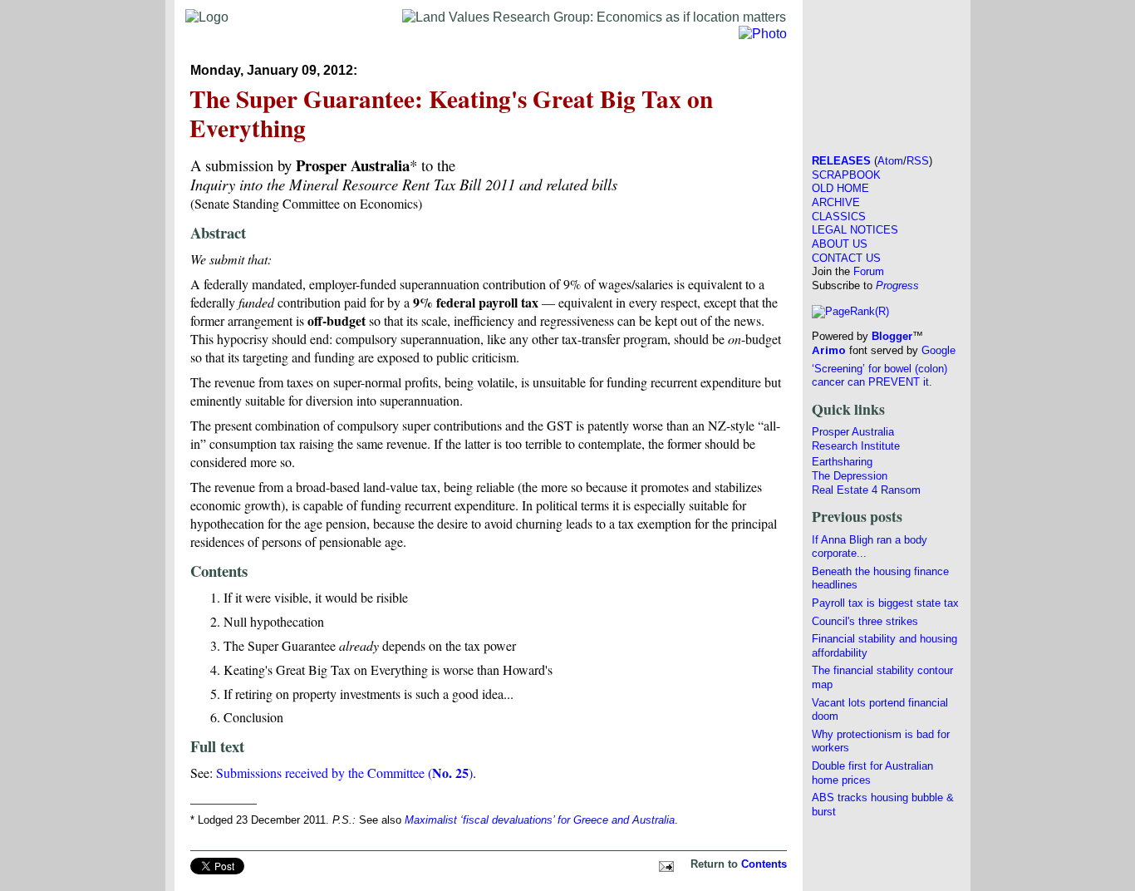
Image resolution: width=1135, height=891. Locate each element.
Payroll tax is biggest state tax (885, 603)
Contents (764, 864)
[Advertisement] (886, 71)
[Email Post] (663, 864)
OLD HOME (840, 188)
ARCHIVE (836, 202)
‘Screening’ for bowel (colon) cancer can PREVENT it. (879, 375)
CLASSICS (839, 216)
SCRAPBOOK (846, 175)
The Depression (849, 476)
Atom (890, 161)
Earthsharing (842, 461)
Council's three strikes (865, 621)
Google (938, 350)
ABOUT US (839, 244)
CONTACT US (846, 258)
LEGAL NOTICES (855, 230)
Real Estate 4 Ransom (866, 490)
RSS (918, 161)
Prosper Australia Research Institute (856, 439)
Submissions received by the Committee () (344, 772)
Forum (868, 271)
